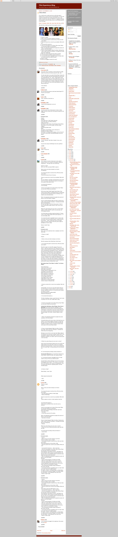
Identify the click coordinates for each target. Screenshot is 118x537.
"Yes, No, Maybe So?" (73, 116)
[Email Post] (54, 64)
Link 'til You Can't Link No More (75, 251)
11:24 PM (42, 524)
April (71, 280)
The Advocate (71, 57)
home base (70, 21)
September (72, 272)
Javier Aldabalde (44, 153)
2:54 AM (42, 94)
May (71, 278)
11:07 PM (42, 87)
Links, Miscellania (73, 178)
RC (63, 23)
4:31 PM (42, 151)
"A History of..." (71, 89)
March (71, 281)
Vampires (70, 145)
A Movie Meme (42, 12)
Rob (57, 23)
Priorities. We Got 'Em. (74, 245)
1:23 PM (42, 145)
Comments (71, 31)
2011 (70, 150)
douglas (42, 382)
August (71, 274)
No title (71, 214)
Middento (43, 519)
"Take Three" (71, 110)
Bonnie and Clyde (45, 65)
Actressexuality (71, 118)
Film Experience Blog (47, 5)
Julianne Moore (71, 130)
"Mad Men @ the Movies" (73, 101)
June (71, 277)
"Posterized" (71, 106)
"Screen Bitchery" (72, 109)
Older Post (63, 530)
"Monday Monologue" (72, 104)
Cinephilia (71, 68)
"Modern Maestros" (72, 103)
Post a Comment (41, 526)
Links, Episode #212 (73, 191)
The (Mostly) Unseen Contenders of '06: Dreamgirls (73, 168)
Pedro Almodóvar (72, 139)
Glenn (55, 23)
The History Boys (73, 192)
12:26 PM (43, 517)
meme (55, 65)
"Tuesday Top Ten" (72, 112)
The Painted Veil (73, 181)
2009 (70, 153)
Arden (40, 23)
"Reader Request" (72, 107)
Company (71, 175)
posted (45, 522)
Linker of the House (73, 241)
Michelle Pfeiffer (72, 133)
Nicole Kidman (71, 136)
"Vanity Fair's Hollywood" (73, 115)
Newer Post (39, 530)
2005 (70, 286)
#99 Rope (71, 223)
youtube (77, 21)
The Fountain (72, 185)
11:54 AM (42, 114)
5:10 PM (42, 157)
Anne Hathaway (71, 121)
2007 (70, 156)
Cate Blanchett (71, 124)
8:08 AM (42, 106)
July (71, 275)
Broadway (70, 122)
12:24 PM (43, 475)
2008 (70, 155)
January (71, 284)
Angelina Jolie (71, 119)
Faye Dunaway (51, 65)
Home (51, 530)
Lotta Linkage (72, 237)
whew (71, 244)
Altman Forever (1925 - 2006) (75, 203)
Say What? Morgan (73, 213)
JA (41, 23)
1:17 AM (42, 380)
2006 (70, 158)
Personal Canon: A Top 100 (74, 235)
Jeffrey (48, 23)
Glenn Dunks (43, 70)
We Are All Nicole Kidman (74, 238)
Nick (50, 23)
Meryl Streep (71, 131)
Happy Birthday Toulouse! (74, 194)
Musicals (70, 134)
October (71, 271)
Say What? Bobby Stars (74, 254)
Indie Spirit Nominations (74, 180)
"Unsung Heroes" (72, 113)
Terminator (59, 65)
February (71, 283)
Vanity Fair (71, 44)
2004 (70, 287)
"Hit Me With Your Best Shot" (74, 98)
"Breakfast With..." (72, 95)
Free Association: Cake (74, 189)
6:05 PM (42, 227)
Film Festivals (71, 125)
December (72, 159)
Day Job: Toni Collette (74, 177)
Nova (60, 23)
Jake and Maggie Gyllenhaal (74, 128)
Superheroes (71, 142)
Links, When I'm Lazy (73, 257)
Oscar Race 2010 (72, 137)
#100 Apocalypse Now (74, 230)
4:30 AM (42, 100)
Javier (53, 23)
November (72, 160)
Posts (70, 29)
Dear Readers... (72, 247)
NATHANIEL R (43, 102)
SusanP (42, 159)
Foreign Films (71, 127)
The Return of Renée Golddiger (75, 202)
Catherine (44, 23)
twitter (73, 21)
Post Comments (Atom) (46, 532)
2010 (70, 152)
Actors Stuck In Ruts (73, 234)
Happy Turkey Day (73, 195)
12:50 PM (43, 136)
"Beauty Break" (71, 91)
